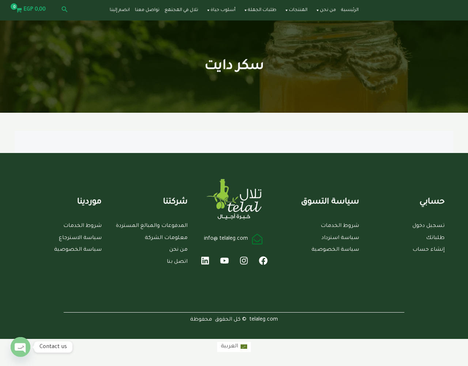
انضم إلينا (120, 10)
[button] (64, 10)
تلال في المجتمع (181, 10)
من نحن (328, 10)
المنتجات (298, 10)
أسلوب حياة (223, 10)
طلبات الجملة (262, 10)
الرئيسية (350, 10)
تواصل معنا (147, 10)
